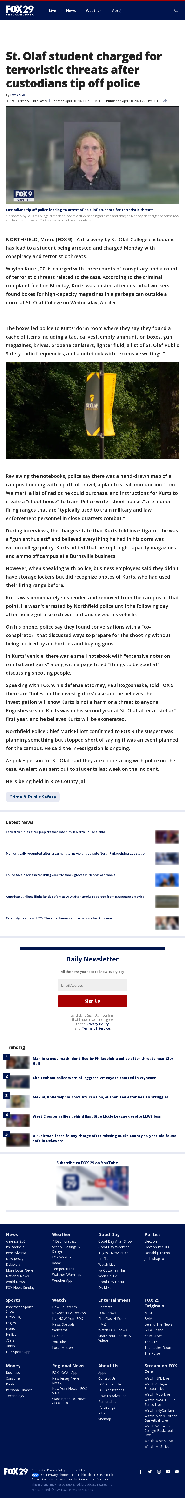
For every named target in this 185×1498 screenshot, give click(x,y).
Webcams (59, 1330)
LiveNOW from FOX (67, 1318)
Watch (59, 1300)
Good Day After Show (115, 1241)
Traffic (103, 1258)
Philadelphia (15, 1247)
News (12, 1234)
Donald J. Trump (157, 1253)
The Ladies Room (158, 1347)
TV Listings (106, 1407)
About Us (108, 1366)
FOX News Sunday (20, 1287)
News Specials (63, 1324)
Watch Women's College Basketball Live (159, 1430)
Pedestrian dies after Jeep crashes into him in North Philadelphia (55, 832)
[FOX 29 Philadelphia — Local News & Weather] (22, 10)
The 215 (151, 1341)
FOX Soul (59, 1336)
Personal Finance (19, 1390)
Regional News (68, 1366)
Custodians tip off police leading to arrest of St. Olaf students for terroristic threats (80, 209)
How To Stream (64, 1307)
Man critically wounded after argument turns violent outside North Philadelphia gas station (76, 853)
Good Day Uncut (111, 1281)
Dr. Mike (104, 1287)
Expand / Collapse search (176, 10)
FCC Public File (109, 1384)
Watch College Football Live (156, 1386)
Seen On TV (107, 1276)
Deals (10, 1384)
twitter (150, 1472)
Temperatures (63, 1268)
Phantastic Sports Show (19, 1309)
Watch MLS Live (157, 1446)
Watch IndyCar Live (159, 1410)
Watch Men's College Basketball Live (161, 1418)
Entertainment (114, 1300)
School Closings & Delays (66, 1249)
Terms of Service (96, 1028)
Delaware (13, 1264)
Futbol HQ (14, 1317)
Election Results (157, 1247)
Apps (102, 1372)
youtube (168, 1472)
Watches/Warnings (66, 1274)
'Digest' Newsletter (113, 1253)
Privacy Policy (97, 1024)
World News (15, 1281)
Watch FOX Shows (112, 1330)
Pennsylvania (16, 1253)
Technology (15, 1395)
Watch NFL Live (157, 1378)
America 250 (15, 1241)
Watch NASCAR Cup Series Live (160, 1402)
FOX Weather (62, 1257)
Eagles (11, 1323)
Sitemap (104, 1419)
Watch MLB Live (157, 1394)
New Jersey (14, 1258)
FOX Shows (107, 1312)
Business (13, 1372)
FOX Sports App (18, 1352)
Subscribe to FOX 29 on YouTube (87, 1163)
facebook (141, 1472)
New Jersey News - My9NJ (67, 1380)
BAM (148, 1318)
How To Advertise (112, 1395)
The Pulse (152, 1353)
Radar (56, 1263)
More (115, 10)
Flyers (10, 1328)
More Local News (19, 1270)
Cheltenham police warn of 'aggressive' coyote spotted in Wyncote (94, 1077)
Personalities (108, 1401)
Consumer (14, 1378)
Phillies (11, 1334)
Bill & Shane (154, 1330)
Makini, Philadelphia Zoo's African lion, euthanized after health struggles (101, 1097)
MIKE (149, 1312)
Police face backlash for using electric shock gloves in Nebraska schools (60, 875)
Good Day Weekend (114, 1247)
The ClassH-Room (112, 1318)
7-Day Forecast (64, 1241)
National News (17, 1276)
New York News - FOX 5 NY (69, 1390)
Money (13, 1366)
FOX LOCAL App (64, 1372)
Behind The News (158, 1324)
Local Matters (63, 1347)
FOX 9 (10, 101)
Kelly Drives (154, 1336)
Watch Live (106, 1264)
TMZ (102, 1324)
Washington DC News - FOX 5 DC (69, 1400)
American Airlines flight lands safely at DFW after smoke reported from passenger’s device (75, 896)
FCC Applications (111, 1390)
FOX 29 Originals (154, 1303)
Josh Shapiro (154, 1258)
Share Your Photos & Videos (114, 1338)
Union (10, 1346)
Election (151, 1241)
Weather (61, 1234)
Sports (13, 1300)
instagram (159, 1472)
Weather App (62, 1280)
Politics (152, 1234)
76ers (10, 1340)
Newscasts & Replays (69, 1312)
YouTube (59, 1341)
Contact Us (107, 1378)
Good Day (108, 1234)
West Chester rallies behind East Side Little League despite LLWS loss (97, 1116)
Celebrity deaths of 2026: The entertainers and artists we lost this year (59, 918)
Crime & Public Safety (32, 101)
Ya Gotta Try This (112, 1270)
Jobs (101, 1413)
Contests (105, 1307)
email (177, 1472)
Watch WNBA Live (159, 1440)
